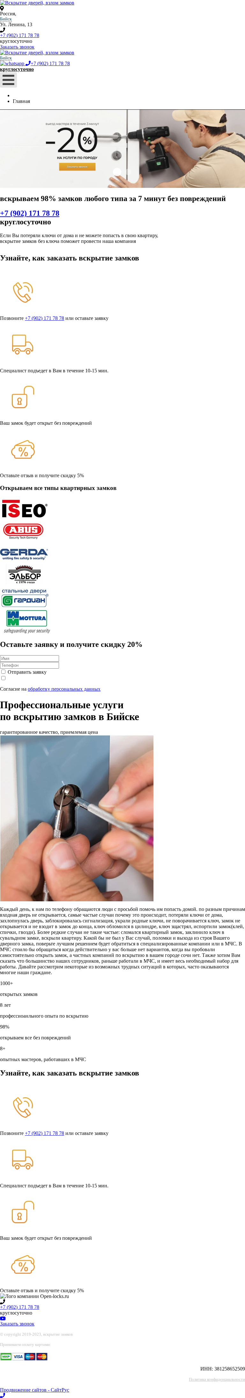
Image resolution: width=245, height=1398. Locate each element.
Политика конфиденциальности (217, 1379)
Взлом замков (128, 172)
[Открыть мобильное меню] (8, 80)
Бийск (6, 19)
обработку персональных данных (64, 689)
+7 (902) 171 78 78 (19, 35)
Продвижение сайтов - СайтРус (34, 1390)
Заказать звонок (17, 47)
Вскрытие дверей (117, 172)
